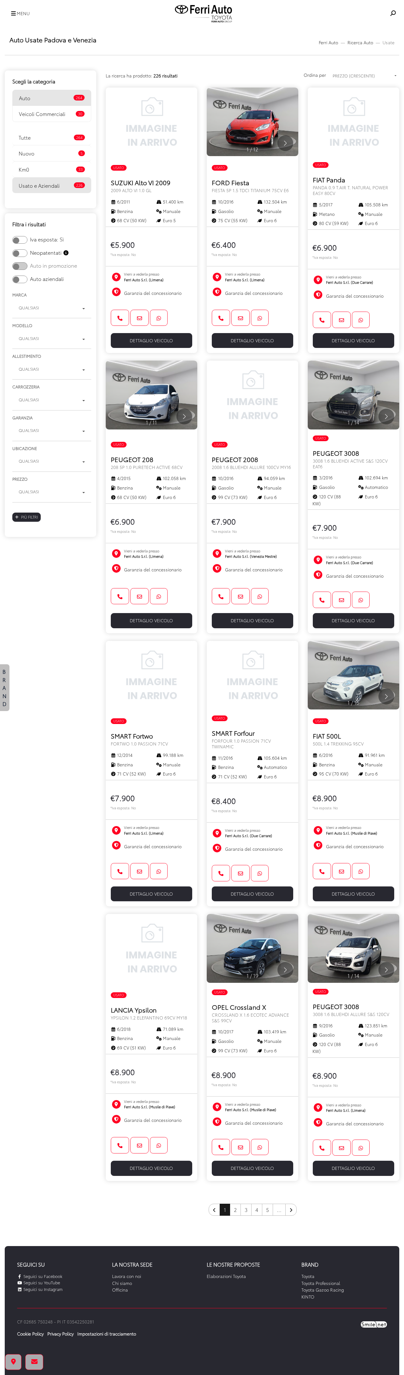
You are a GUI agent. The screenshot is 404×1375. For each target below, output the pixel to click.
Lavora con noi (126, 1276)
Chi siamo (122, 1283)
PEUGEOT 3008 (350, 458)
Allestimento (26, 356)
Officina (120, 1290)
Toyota (307, 1276)
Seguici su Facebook (42, 1276)
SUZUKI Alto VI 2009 (140, 185)
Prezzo (19, 479)
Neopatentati (46, 252)
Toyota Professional (320, 1283)
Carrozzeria (25, 386)
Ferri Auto (328, 42)
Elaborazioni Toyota (226, 1276)
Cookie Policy (30, 1333)
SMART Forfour (241, 738)
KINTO (307, 1296)
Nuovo (51, 153)
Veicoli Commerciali (50, 113)
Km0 (51, 169)
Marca (19, 294)
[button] (18, 14)
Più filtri (29, 517)
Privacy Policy (60, 1333)
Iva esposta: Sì (47, 239)
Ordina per (315, 75)
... (279, 1209)
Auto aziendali (47, 278)
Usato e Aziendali (51, 185)
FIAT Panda (350, 185)
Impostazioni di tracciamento (106, 1333)
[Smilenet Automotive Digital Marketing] (374, 1323)
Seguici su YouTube (41, 1282)
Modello (22, 325)
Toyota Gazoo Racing (322, 1290)
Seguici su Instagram (42, 1289)
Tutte (51, 137)
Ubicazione (24, 448)
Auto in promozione (53, 265)
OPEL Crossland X (250, 1012)
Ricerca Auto (360, 42)
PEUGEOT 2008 (251, 462)
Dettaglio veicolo (151, 340)
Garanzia (22, 417)
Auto (50, 97)
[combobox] (51, 308)
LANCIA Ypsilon (149, 1013)
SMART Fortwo (139, 739)
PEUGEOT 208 (146, 462)
